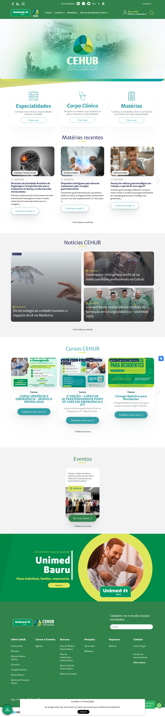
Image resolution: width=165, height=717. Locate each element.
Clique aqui (33, 120)
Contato (146, 3)
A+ (94, 3)
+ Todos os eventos (82, 526)
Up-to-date (89, 646)
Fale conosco (139, 662)
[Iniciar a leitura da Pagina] (78, 3)
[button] (7, 180)
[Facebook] (13, 3)
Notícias (112, 646)
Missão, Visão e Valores (18, 658)
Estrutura (15, 664)
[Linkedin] (18, 3)
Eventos (59, 13)
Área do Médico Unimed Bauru (67, 647)
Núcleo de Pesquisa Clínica (93, 13)
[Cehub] (82, 567)
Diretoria (15, 651)
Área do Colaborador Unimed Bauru (66, 657)
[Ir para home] (35, 13)
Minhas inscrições (68, 673)
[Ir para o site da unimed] (20, 12)
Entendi (83, 712)
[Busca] (152, 13)
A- (99, 3)
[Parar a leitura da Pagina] (88, 3)
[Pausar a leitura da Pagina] (83, 3)
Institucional (16, 646)
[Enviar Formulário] (150, 626)
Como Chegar (139, 646)
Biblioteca (89, 651)
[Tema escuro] (103, 3)
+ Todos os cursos (82, 431)
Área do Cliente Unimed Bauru (67, 667)
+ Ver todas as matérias (82, 222)
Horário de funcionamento (140, 656)
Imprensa (72, 13)
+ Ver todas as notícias (82, 329)
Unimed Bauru (17, 675)
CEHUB (48, 13)
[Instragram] (23, 3)
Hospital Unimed (19, 669)
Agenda (38, 646)
